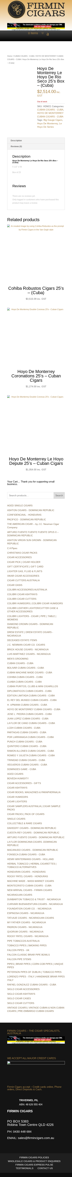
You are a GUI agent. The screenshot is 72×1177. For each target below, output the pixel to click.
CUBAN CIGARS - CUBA (24, 56)
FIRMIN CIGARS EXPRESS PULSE (34, 1164)
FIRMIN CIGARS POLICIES (34, 1157)
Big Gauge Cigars (53, 120)
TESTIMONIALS (24, 1168)
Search (59, 495)
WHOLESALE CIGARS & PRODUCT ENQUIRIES (34, 1161)
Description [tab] (16, 140)
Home (9, 56)
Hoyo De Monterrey (47, 123)
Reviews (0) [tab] (16, 146)
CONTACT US (45, 1168)
